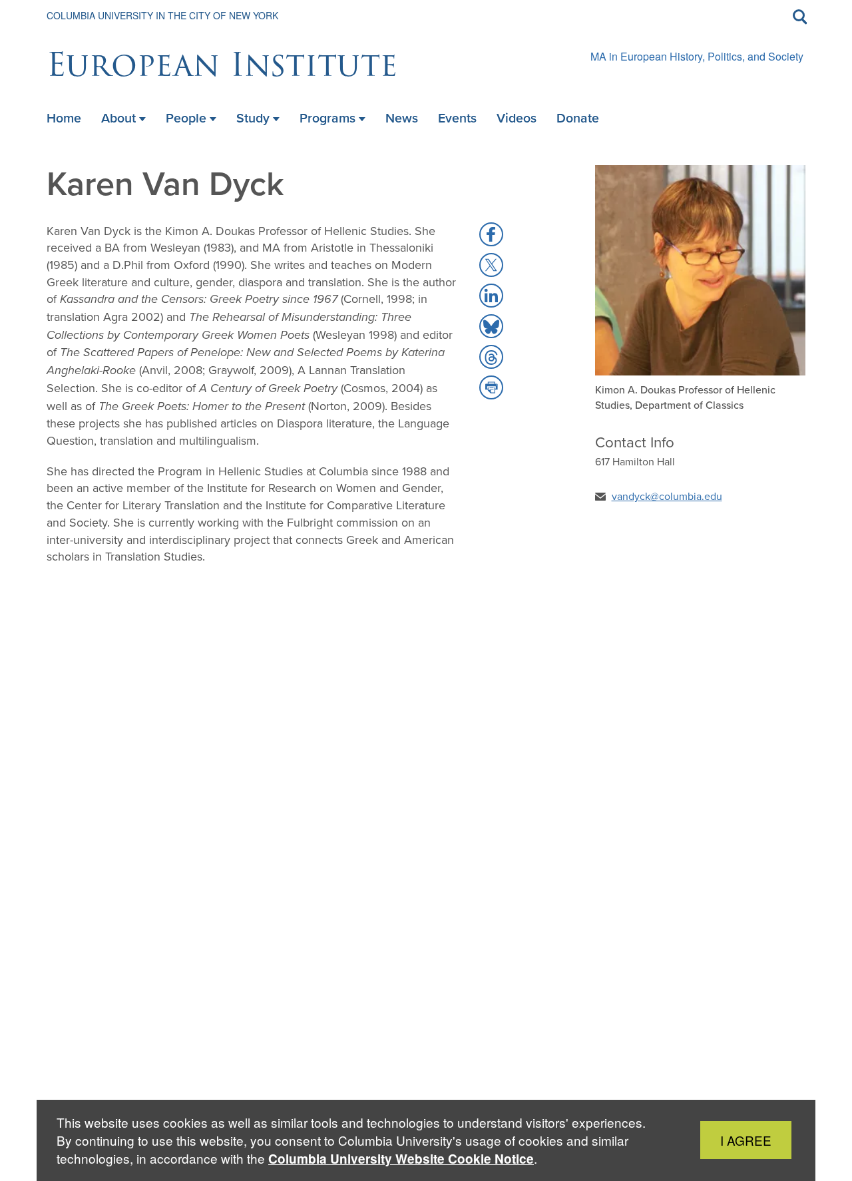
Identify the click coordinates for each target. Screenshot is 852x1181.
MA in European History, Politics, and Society (696, 56)
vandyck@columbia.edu (667, 496)
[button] (491, 234)
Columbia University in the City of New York (162, 15)
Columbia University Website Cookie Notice (401, 1159)
